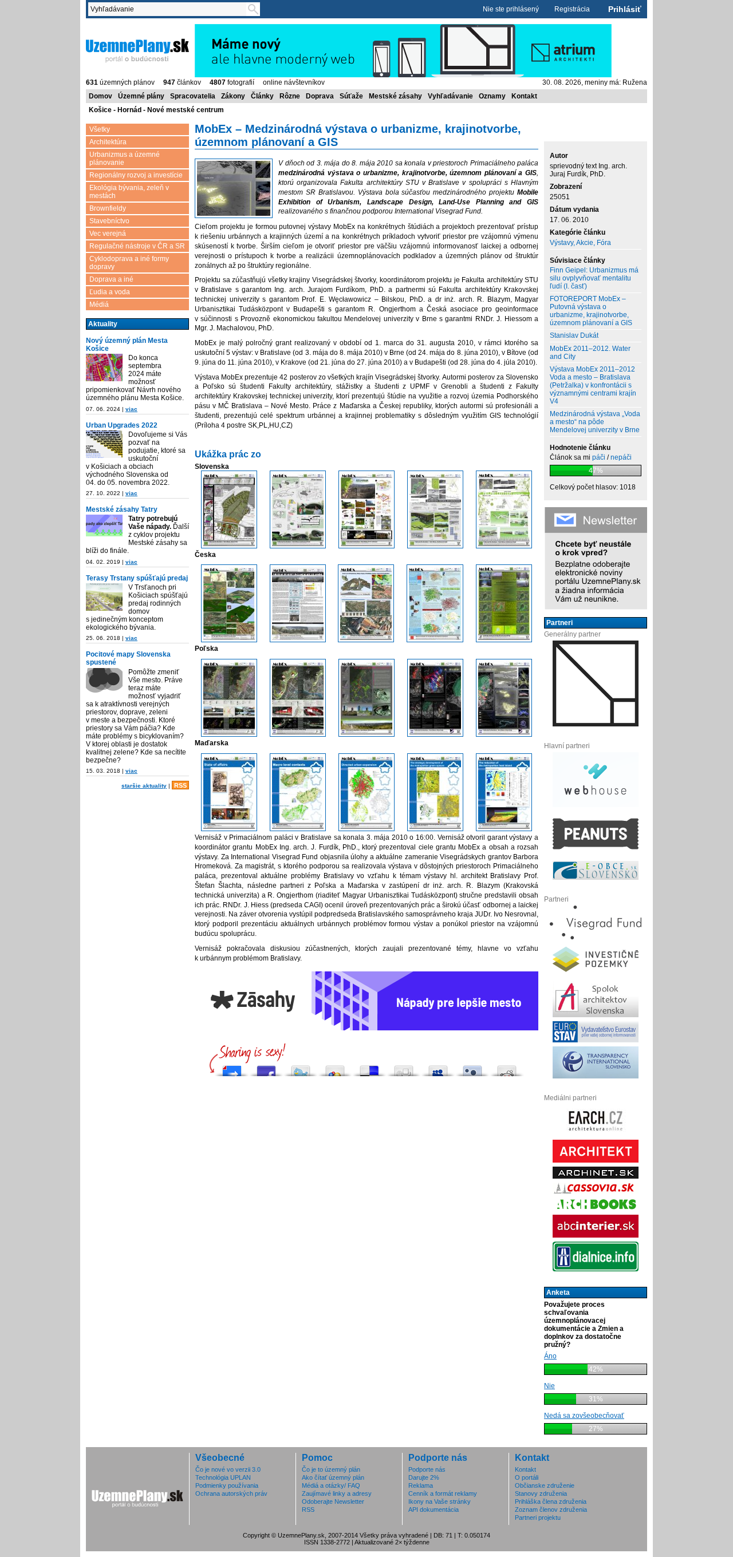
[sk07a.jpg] (435, 546)
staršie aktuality (144, 786)
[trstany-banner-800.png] (104, 597)
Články (262, 96)
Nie (549, 1386)
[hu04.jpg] (435, 829)
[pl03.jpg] (366, 734)
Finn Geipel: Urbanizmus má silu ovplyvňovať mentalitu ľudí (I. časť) (594, 278)
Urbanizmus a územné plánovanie (124, 159)
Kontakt (524, 96)
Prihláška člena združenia (550, 1501)
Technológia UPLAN (223, 1477)
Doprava (320, 96)
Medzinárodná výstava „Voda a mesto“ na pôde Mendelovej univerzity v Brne (595, 422)
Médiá (99, 305)
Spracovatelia (192, 96)
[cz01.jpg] (229, 640)
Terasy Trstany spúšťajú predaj (137, 578)
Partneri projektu (538, 1517)
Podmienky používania (226, 1485)
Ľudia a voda (109, 292)
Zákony (233, 96)
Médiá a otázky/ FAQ (331, 1485)
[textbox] (169, 9)
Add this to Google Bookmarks (335, 1068)
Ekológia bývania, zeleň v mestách (129, 192)
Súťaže (351, 96)
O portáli (526, 1477)
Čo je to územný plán (331, 1469)
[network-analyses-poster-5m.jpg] (435, 640)
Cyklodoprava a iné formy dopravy (129, 263)
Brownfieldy (107, 208)
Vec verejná (107, 234)
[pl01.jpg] (229, 734)
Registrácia (572, 9)
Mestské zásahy (395, 96)
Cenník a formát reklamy (442, 1493)
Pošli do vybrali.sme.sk (232, 1068)
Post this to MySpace (438, 1068)
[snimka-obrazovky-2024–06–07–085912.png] (104, 368)
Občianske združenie (544, 1485)
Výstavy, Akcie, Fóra (580, 243)
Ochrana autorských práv (231, 1493)
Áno (550, 1356)
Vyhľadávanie (450, 96)
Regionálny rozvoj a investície (136, 175)
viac (131, 409)
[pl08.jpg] (504, 734)
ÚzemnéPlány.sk (113, 28)
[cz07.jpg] (298, 640)
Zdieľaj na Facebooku (266, 1068)
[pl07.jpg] (435, 734)
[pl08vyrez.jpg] (234, 189)
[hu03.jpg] (366, 829)
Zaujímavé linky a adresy (337, 1493)
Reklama (420, 1485)
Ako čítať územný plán (333, 1477)
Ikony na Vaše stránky (439, 1501)
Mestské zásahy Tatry (121, 509)
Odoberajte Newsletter (333, 1501)
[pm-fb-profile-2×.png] (104, 682)
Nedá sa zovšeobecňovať (584, 1416)
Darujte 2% (423, 1477)
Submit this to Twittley (472, 1068)
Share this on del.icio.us (369, 1068)
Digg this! (404, 1068)
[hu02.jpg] (298, 829)
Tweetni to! (300, 1068)
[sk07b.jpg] (504, 546)
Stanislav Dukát (574, 335)
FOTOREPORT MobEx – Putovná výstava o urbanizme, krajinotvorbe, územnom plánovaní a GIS (591, 311)
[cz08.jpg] (366, 640)
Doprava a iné (111, 279)
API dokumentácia (433, 1509)
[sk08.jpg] (298, 546)
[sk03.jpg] (229, 546)
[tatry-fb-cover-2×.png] (104, 526)
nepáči (621, 457)
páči (598, 457)
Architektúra (108, 142)
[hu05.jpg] (504, 829)
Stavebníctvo (109, 221)
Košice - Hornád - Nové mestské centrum (156, 110)
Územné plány (141, 96)
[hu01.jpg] (229, 829)
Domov (100, 96)
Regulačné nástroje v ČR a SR (137, 246)
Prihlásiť (624, 9)
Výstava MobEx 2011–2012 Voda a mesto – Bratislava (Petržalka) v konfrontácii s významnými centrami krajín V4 (593, 385)
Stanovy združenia (541, 1493)
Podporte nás (427, 1469)
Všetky (99, 129)
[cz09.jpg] (504, 640)
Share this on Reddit (507, 1068)
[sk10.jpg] (366, 546)
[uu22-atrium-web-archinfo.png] (104, 445)
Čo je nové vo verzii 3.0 (228, 1469)
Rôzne (289, 96)
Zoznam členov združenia (551, 1509)
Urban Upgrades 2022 (121, 425)
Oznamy (492, 96)
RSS (180, 785)
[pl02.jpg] (298, 734)
